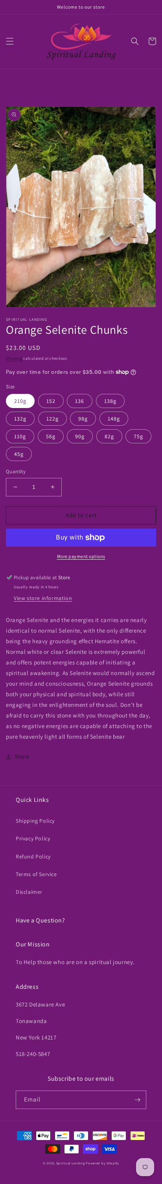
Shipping (14, 358)
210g (20, 400)
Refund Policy (33, 856)
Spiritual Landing (71, 1163)
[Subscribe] (137, 1100)
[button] (9, 41)
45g (19, 453)
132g (20, 418)
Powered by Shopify (102, 1163)
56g (50, 436)
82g (109, 436)
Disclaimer (29, 891)
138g (110, 400)
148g (114, 418)
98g (83, 418)
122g (52, 418)
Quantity (16, 471)
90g (80, 436)
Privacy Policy (33, 838)
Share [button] (22, 756)
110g (20, 436)
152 (50, 400)
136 (79, 400)
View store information (43, 598)
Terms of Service (36, 874)
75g (138, 436)
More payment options (81, 556)
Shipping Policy (35, 820)
